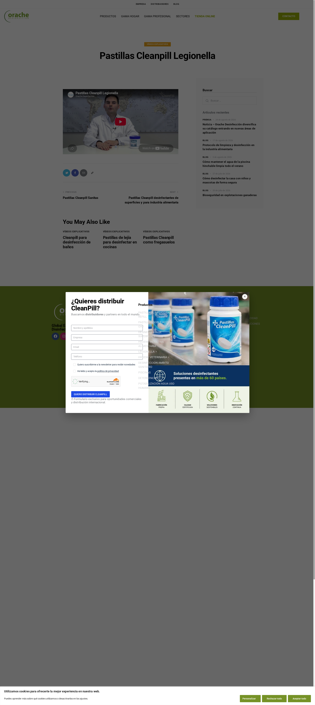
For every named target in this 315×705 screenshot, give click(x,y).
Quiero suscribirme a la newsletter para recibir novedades (106, 364)
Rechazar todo (274, 698)
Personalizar (249, 698)
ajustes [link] (83, 698)
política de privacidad (108, 371)
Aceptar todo (299, 698)
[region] (157, 695)
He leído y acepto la (98, 371)
